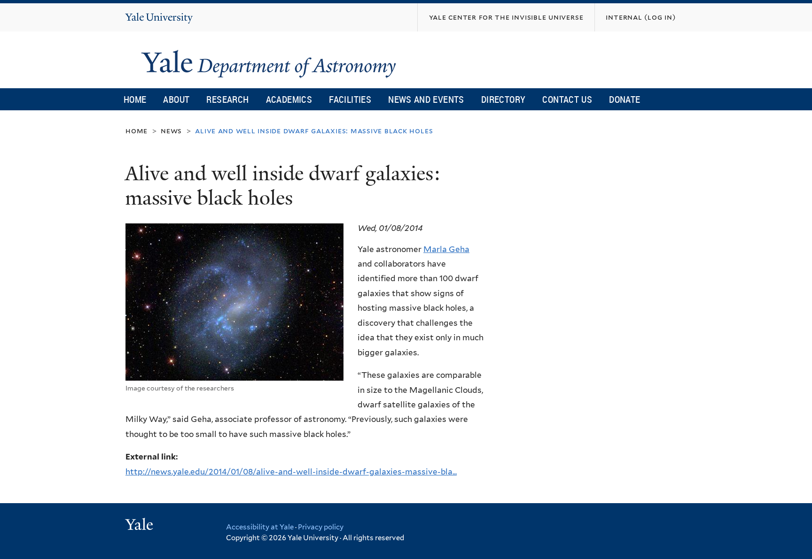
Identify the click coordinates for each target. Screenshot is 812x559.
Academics (289, 99)
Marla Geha (446, 249)
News (171, 130)
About (176, 99)
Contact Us (567, 99)
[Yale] (140, 525)
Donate (624, 99)
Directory (503, 99)
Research (227, 99)
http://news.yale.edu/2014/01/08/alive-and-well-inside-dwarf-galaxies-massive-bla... (291, 471)
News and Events (426, 99)
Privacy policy (321, 527)
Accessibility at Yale (260, 527)
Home (135, 99)
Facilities (350, 99)
